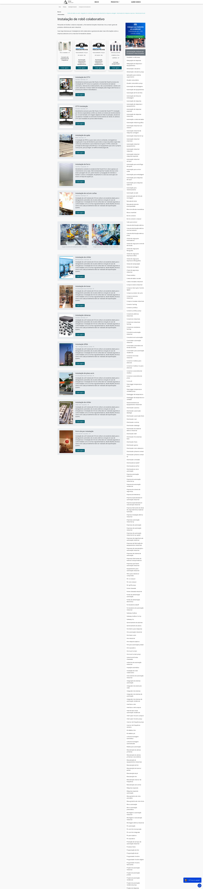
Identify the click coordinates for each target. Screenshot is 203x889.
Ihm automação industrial (134, 632)
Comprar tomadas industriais (135, 301)
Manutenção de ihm (132, 765)
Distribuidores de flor (133, 466)
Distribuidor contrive (133, 422)
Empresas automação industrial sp (133, 521)
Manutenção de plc (140, 13)
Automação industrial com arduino (134, 126)
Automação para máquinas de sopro (135, 178)
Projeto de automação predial (133, 874)
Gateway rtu (130, 619)
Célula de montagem (133, 267)
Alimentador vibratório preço (135, 72)
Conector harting (132, 304)
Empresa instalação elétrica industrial (135, 516)
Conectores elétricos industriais (133, 315)
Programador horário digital (135, 859)
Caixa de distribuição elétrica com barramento (135, 229)
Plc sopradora (131, 838)
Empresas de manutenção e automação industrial (135, 549)
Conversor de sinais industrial (132, 357)
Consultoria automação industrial (134, 333)
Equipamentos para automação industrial (133, 569)
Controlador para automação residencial (135, 351)
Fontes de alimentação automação (133, 595)
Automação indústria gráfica (135, 122)
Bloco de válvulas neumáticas (135, 209)
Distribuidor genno (132, 445)
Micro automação (132, 804)
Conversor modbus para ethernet (134, 362)
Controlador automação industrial (134, 341)
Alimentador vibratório (133, 69)
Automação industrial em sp (135, 136)
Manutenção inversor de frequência (134, 780)
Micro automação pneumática (132, 808)
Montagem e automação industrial (134, 813)
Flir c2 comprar (131, 579)
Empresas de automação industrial (134, 529)
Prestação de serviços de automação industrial (134, 843)
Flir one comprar (131, 582)
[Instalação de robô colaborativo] (65, 46)
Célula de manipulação (133, 264)
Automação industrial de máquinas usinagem (104, 13)
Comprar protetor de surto (135, 293)
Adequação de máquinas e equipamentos (134, 64)
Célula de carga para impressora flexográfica (134, 260)
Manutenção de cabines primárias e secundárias (134, 756)
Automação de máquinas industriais (134, 115)
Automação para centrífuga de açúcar (135, 165)
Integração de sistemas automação (133, 682)
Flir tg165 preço (131, 585)
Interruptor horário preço (134, 719)
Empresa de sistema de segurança (133, 490)
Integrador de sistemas (86, 13)
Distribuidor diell (132, 434)
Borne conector (131, 216)
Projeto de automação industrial (133, 869)
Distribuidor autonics (133, 408)
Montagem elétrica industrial (135, 823)
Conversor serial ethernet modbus (134, 372)
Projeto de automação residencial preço (133, 884)
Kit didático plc (131, 733)
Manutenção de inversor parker (134, 769)
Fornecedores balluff (133, 605)
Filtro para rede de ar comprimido (133, 575)
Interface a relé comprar (134, 707)
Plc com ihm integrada (133, 832)
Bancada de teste (132, 201)
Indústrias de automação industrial (134, 663)
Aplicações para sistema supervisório (134, 76)
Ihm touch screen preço (134, 654)
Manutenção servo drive (134, 785)
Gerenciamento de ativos (134, 626)
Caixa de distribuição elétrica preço (135, 234)
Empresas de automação (134, 525)
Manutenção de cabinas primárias (134, 751)
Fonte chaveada (131, 588)
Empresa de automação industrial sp (134, 480)
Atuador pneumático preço (135, 83)
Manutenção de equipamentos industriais (134, 761)
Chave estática (131, 275)
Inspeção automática (133, 667)
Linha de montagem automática (133, 737)
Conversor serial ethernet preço (134, 377)
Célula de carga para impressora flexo (133, 254)
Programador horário (133, 856)
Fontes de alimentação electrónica (133, 600)
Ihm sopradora (131, 648)
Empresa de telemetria (133, 494)
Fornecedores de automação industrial (135, 609)
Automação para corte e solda (134, 170)
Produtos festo (131, 847)
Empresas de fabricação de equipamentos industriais (134, 544)
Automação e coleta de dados (135, 119)
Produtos (114, 2)
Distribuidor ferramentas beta (134, 438)
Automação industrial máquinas (133, 150)
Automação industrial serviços (133, 160)
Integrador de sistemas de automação (134, 695)
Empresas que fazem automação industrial (133, 564)
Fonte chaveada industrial (134, 591)
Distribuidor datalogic (133, 425)
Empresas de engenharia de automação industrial (135, 539)
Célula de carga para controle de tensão (135, 244)
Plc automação (131, 826)
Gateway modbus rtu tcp (134, 616)
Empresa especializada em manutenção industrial (134, 504)
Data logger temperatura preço (134, 385)
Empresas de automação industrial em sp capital (134, 534)
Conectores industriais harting (133, 323)
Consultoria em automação (135, 337)
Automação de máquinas (134, 101)
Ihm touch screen (132, 651)
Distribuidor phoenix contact (135, 451)
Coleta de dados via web (73, 13)
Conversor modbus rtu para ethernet (135, 367)
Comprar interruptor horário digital (135, 289)
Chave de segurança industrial (133, 271)
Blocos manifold (131, 212)
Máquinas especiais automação (132, 792)
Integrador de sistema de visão (134, 687)
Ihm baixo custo (131, 635)
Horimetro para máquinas (134, 629)
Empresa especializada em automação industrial (134, 498)
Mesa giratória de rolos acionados (134, 797)
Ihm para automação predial (135, 645)
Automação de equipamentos (135, 89)
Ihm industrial (131, 638)
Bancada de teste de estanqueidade (133, 205)
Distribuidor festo (132, 442)
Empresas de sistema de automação (134, 554)
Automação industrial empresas (133, 140)
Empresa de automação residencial (134, 485)
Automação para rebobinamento (131, 189)
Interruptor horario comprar (135, 716)
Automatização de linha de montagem (134, 197)
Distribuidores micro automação (133, 470)
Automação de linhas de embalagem (134, 97)
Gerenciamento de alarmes (135, 622)
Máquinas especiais (132, 788)
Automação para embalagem (135, 174)
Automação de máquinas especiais (126, 13)
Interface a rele (131, 704)
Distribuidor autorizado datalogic (134, 412)
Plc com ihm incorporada (134, 829)
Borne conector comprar (134, 219)
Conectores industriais (133, 319)
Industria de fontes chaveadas (132, 658)
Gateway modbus (132, 613)
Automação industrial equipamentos (133, 145)
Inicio (97, 2)
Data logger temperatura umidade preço (134, 390)
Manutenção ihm (132, 776)
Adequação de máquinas (134, 60)
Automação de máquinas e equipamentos (134, 105)
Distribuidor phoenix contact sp (135, 455)
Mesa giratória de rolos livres (135, 801)
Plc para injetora (131, 835)
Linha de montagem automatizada (133, 742)
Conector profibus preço (134, 311)
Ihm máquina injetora (133, 641)
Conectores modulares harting (133, 328)
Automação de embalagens (135, 86)
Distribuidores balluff (133, 463)
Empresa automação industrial (133, 475)
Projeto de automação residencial (133, 879)
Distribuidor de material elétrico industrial (134, 429)
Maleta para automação (134, 747)
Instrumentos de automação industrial (135, 677)
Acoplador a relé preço (133, 57)
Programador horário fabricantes (133, 863)
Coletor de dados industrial (135, 281)
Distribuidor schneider (133, 460)
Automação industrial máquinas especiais (133, 155)
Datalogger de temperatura (135, 394)
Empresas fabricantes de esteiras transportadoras (134, 559)
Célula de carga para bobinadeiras (133, 239)
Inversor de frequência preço (135, 722)
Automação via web (132, 193)
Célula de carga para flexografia (133, 249)
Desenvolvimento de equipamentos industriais (134, 403)
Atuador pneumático (133, 80)
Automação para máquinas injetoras (135, 184)
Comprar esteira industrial (134, 285)
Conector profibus (132, 307)
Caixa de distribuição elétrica (135, 225)
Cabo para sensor (132, 222)
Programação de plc (132, 853)
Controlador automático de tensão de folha (135, 346)
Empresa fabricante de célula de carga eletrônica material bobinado (135, 510)
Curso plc (129, 381)
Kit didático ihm (131, 730)
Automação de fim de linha (134, 93)
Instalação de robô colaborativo (132, 671)
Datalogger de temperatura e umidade (135, 398)
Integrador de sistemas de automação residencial (134, 700)
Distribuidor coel (132, 419)
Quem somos (136, 2)
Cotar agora (64, 68)
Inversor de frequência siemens (133, 726)
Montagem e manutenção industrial (134, 818)
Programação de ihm (133, 850)
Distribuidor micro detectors (135, 448)
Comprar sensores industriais (132, 297)
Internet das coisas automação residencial (133, 711)
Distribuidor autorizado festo (135, 416)
